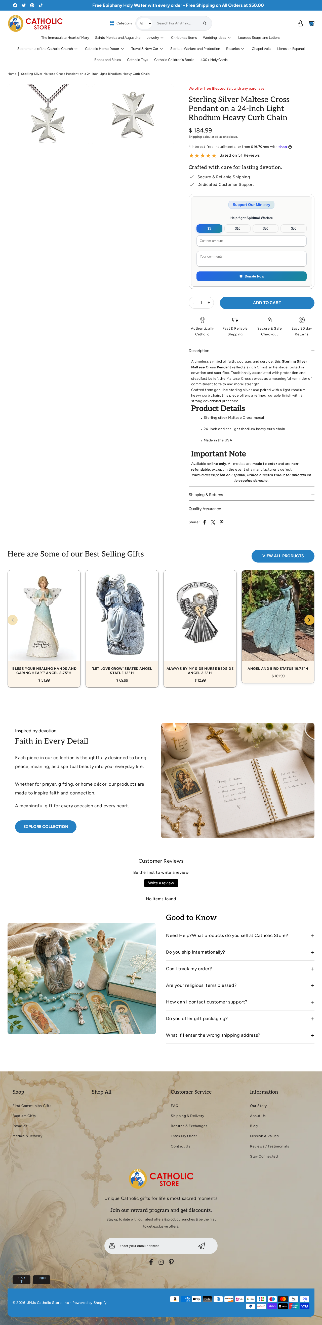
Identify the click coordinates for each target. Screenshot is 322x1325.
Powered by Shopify (89, 1303)
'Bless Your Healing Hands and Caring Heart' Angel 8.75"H (44, 623)
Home (12, 74)
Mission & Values (264, 1136)
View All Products (283, 555)
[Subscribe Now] (201, 1246)
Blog (254, 1126)
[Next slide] (309, 620)
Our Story (258, 1106)
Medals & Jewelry (28, 1136)
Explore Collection (45, 826)
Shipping (195, 136)
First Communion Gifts (32, 1106)
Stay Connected (264, 1156)
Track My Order (184, 1136)
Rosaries (20, 1126)
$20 (265, 228)
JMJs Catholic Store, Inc (48, 1303)
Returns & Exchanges (189, 1126)
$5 (209, 228)
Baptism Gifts (24, 1116)
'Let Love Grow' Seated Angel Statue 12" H (122, 623)
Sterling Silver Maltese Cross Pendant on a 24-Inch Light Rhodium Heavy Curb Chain (85, 74)
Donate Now (254, 276)
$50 (293, 228)
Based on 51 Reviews (240, 155)
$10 (237, 228)
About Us (258, 1116)
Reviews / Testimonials (269, 1146)
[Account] (300, 23)
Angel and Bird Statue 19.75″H (278, 621)
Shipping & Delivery (187, 1116)
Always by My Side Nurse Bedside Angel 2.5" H (200, 623)
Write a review (161, 883)
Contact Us (180, 1146)
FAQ (174, 1106)
